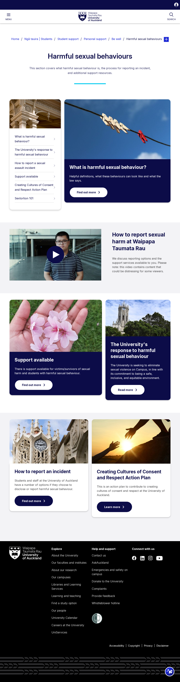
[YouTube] (159, 558)
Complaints (99, 588)
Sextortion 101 (24, 198)
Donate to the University (107, 581)
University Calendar (65, 617)
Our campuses (61, 577)
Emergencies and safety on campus (110, 572)
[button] (176, 5)
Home (15, 39)
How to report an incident (43, 471)
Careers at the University (68, 625)
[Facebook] (134, 558)
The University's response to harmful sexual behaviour (34, 152)
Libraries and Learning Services (66, 586)
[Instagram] (150, 558)
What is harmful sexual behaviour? (30, 139)
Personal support (95, 39)
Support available (26, 176)
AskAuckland (100, 562)
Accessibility (116, 645)
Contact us (99, 555)
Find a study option (64, 603)
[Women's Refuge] (97, 622)
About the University (65, 555)
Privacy (148, 645)
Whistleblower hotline (106, 603)
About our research (64, 570)
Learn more (112, 507)
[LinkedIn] (142, 558)
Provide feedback (103, 596)
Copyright (134, 645)
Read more (125, 390)
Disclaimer (162, 645)
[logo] (90, 16)
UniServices (59, 632)
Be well (116, 39)
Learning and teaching (66, 596)
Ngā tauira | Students (38, 39)
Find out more (86, 192)
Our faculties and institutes (69, 562)
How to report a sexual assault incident (30, 165)
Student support (68, 39)
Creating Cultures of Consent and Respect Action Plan (34, 187)
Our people (59, 610)
